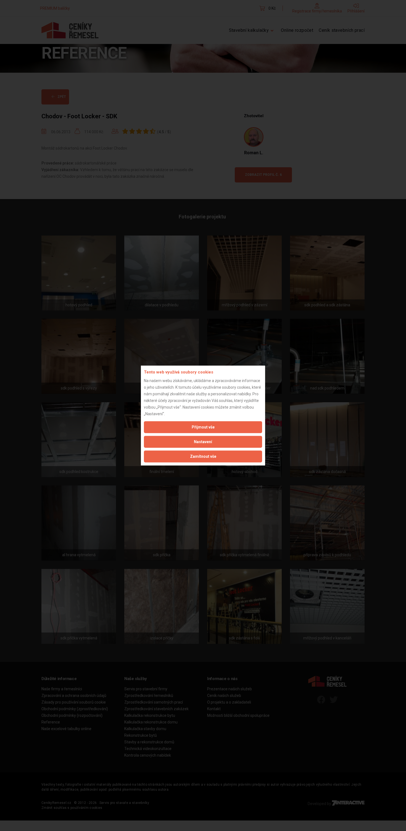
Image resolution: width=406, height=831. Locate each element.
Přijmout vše (203, 427)
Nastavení (203, 441)
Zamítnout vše (203, 456)
